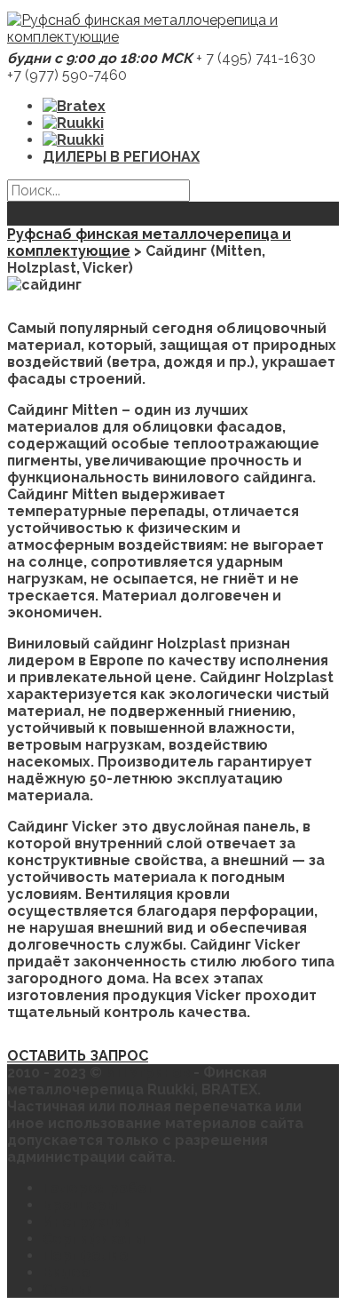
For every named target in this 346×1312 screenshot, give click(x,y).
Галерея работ (99, 1188)
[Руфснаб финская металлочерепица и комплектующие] (173, 36)
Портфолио (86, 1255)
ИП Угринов (149, 1072)
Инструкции (87, 1221)
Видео (66, 1272)
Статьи (68, 1289)
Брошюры (80, 1205)
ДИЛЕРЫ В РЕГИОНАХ (121, 156)
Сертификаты (94, 1238)
